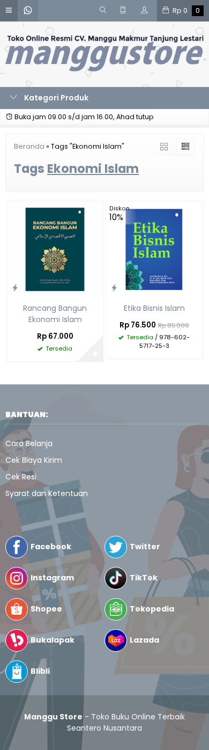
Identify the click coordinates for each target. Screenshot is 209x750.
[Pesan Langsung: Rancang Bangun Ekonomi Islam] (15, 287)
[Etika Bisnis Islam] (154, 248)
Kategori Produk (55, 97)
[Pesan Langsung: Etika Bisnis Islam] (114, 287)
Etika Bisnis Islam (154, 308)
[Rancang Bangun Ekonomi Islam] (55, 248)
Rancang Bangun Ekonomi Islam (55, 314)
